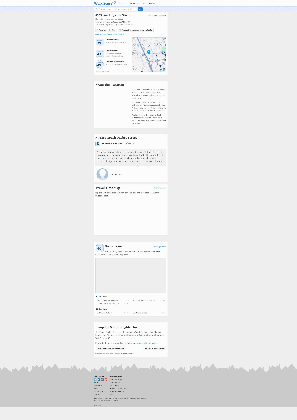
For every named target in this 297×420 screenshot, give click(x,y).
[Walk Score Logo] (105, 3)
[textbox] (117, 9)
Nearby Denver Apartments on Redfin (137, 30)
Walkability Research (117, 391)
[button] (96, 9)
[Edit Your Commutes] (129, 22)
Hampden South (127, 354)
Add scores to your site (157, 15)
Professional (116, 376)
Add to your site (160, 188)
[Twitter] (95, 379)
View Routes (129, 25)
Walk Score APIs (115, 383)
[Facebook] (99, 379)
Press (96, 388)
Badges (112, 394)
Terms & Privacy (99, 391)
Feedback (97, 394)
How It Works (98, 385)
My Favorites (134, 3)
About (96, 383)
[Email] (102, 379)
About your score (102, 72)
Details (131, 143)
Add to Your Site (149, 3)
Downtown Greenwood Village (116, 22)
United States (100, 354)
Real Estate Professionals (118, 388)
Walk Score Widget (116, 380)
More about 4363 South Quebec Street (108, 34)
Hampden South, (102, 19)
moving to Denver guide (146, 343)
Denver (114, 19)
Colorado (109, 354)
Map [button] (114, 30)
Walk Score (99, 376)
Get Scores (122, 3)
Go (140, 9)
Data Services (114, 385)
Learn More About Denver (154, 348)
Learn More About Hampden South (111, 348)
